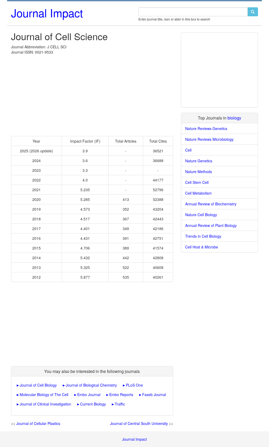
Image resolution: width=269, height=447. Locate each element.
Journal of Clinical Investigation (45, 404)
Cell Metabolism (198, 193)
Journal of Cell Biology (38, 385)
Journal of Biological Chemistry (91, 385)
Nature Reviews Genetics (206, 128)
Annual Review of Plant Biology (211, 225)
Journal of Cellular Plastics (38, 423)
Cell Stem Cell (197, 182)
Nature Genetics (198, 160)
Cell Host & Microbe (201, 247)
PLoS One (134, 385)
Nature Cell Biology (201, 214)
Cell (188, 150)
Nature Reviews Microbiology (209, 139)
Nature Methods (198, 171)
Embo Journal (88, 394)
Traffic (120, 404)
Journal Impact (47, 12)
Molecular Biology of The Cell (44, 394)
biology (234, 118)
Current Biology (93, 404)
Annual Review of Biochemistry (210, 203)
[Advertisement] (92, 94)
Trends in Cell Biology (203, 236)
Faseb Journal (154, 394)
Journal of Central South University (139, 423)
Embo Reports (121, 394)
